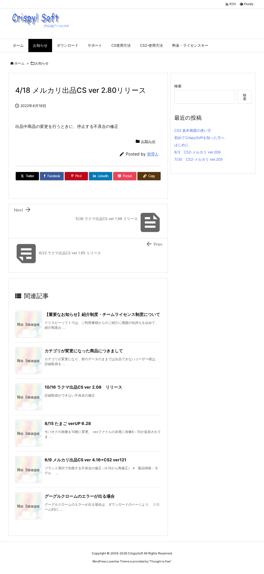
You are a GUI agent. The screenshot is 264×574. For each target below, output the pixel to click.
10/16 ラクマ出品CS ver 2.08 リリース (83, 387)
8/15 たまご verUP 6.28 (68, 423)
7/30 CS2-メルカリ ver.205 (198, 159)
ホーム (19, 63)
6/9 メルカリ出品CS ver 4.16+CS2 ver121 (85, 459)
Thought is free (160, 561)
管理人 (153, 154)
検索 (178, 86)
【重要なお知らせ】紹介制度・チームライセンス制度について (102, 314)
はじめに (181, 145)
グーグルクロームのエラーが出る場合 (80, 496)
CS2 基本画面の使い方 (192, 130)
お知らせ (41, 63)
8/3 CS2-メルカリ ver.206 (197, 152)
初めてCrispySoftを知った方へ (199, 137)
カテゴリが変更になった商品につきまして (84, 350)
